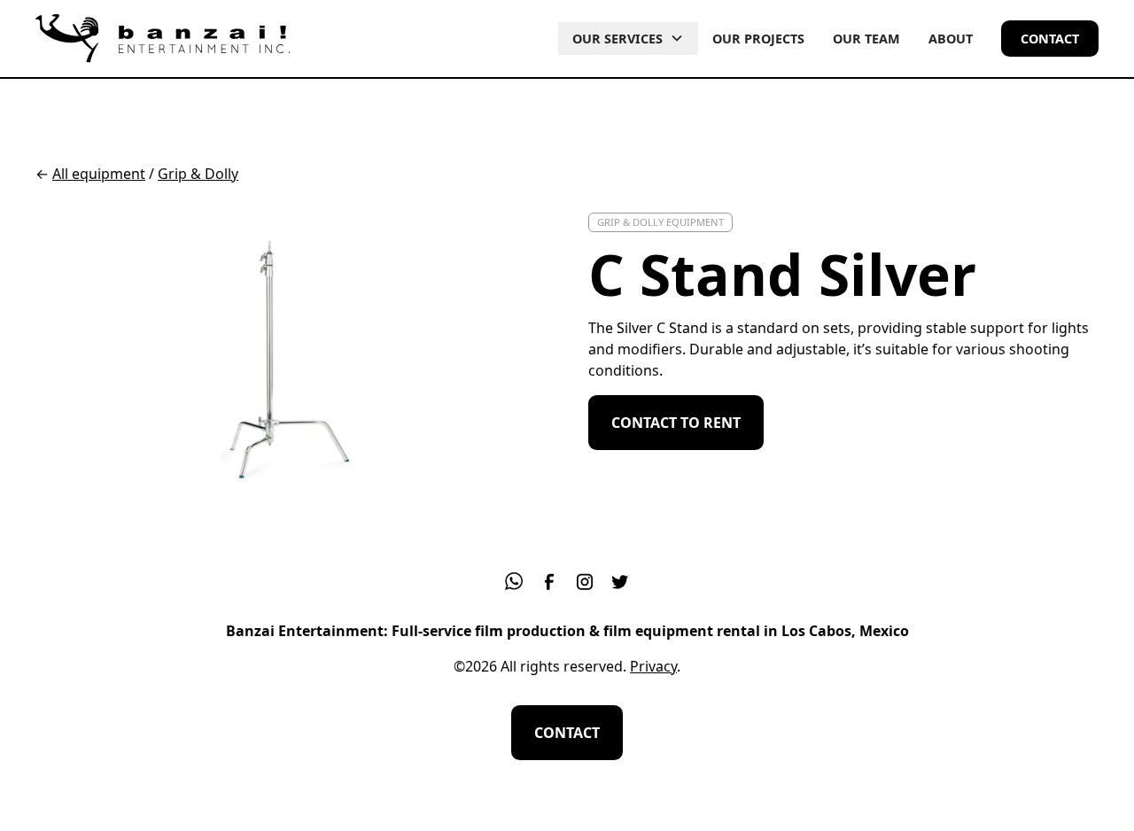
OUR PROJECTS (758, 38)
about (950, 38)
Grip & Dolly (198, 173)
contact (1050, 38)
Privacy (653, 666)
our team (866, 38)
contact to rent (676, 422)
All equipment (98, 173)
